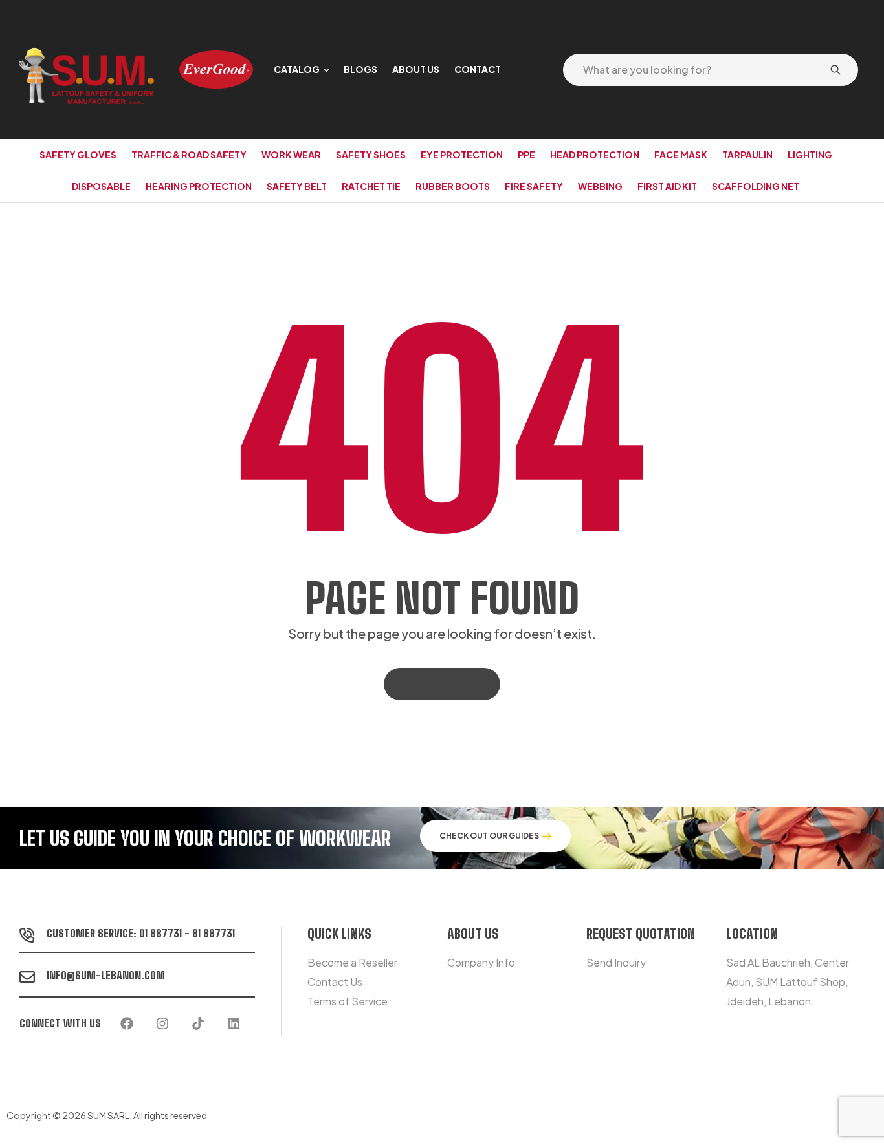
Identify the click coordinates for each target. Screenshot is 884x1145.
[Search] (835, 70)
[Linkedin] (234, 1023)
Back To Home (435, 684)
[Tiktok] (198, 1023)
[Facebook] (127, 1023)
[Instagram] (162, 1023)
